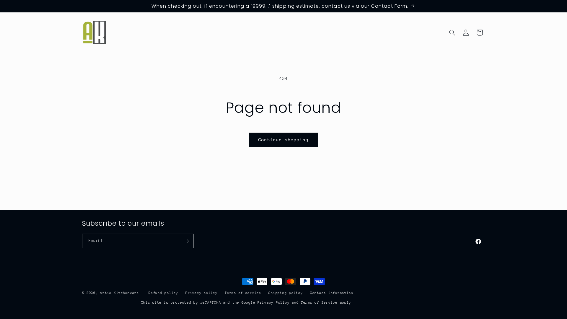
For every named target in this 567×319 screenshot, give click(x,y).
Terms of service (243, 293)
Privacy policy (201, 293)
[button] (452, 32)
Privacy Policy (273, 302)
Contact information (331, 293)
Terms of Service (319, 302)
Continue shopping (283, 139)
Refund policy (163, 293)
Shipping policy (285, 293)
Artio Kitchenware (119, 293)
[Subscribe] (186, 241)
